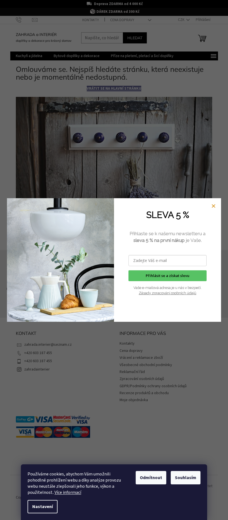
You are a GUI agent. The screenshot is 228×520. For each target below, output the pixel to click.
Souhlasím (185, 478)
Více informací (67, 492)
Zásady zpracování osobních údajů (167, 293)
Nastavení (42, 507)
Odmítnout (151, 478)
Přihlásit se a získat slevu (167, 275)
